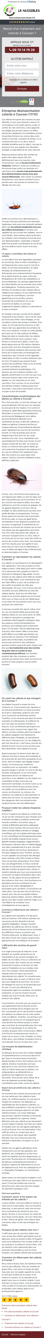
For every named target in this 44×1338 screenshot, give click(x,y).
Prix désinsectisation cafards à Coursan (21, 1311)
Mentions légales (18, 1334)
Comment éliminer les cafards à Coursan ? (22, 1327)
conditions (25, 80)
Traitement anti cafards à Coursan (19, 1323)
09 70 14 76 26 (23, 50)
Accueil (5, 1334)
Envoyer (22, 88)
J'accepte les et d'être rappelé (23, 81)
